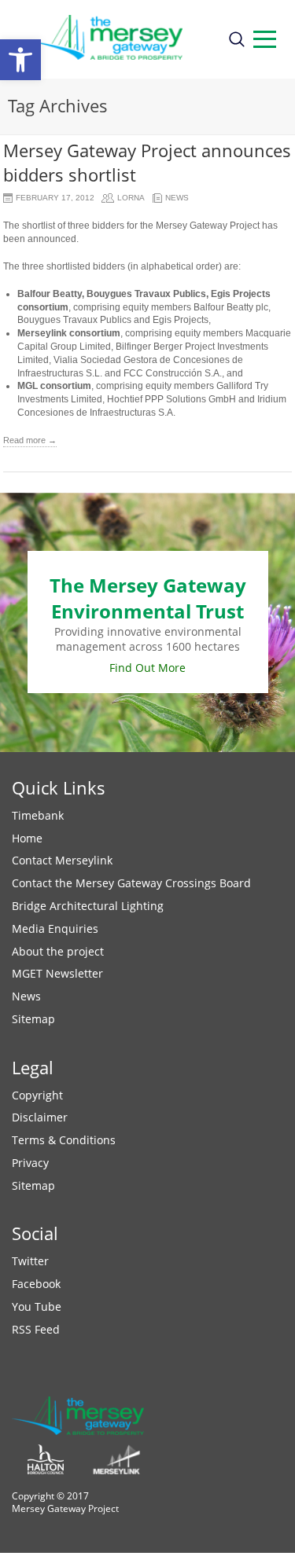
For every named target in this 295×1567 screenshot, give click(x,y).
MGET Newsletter (57, 973)
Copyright (37, 1095)
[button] (20, 59)
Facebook (36, 1283)
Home (27, 838)
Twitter (30, 1260)
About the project (58, 951)
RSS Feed (36, 1329)
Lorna (131, 197)
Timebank (38, 815)
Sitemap (33, 1018)
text (264, 39)
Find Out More (147, 667)
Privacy (30, 1162)
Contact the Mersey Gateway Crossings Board (131, 882)
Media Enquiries (55, 928)
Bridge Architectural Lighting (88, 905)
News (177, 197)
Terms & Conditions (64, 1139)
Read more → (30, 440)
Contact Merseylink (62, 860)
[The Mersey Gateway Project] (113, 39)
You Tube (36, 1306)
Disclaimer (40, 1117)
